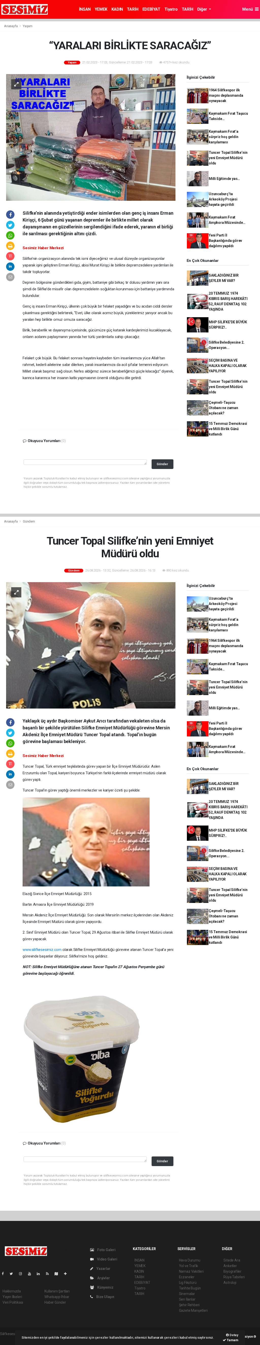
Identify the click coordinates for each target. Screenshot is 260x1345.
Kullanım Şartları (57, 1291)
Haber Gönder (55, 1302)
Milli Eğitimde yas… (224, 179)
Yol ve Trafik (188, 1266)
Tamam (232, 1340)
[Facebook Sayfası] (5, 1274)
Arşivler (103, 1278)
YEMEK (101, 9)
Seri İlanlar (187, 1299)
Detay (233, 1335)
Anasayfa (11, 26)
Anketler (230, 1266)
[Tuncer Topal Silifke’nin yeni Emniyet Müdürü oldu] (90, 645)
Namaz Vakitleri (191, 1271)
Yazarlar (103, 1269)
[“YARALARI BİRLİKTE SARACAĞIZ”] (90, 137)
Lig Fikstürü (188, 1283)
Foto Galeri (106, 1250)
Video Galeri (106, 1259)
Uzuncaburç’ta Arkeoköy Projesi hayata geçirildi (223, 199)
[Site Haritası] (58, 1274)
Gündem (29, 521)
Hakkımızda (12, 1291)
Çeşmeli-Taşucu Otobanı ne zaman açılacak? (223, 407)
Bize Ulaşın (104, 1297)
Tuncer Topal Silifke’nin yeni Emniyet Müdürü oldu (228, 157)
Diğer (202, 9)
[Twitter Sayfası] (13, 1274)
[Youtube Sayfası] (31, 1274)
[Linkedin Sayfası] (40, 1274)
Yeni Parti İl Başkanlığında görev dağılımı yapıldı (225, 240)
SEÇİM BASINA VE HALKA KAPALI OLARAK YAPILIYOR (228, 365)
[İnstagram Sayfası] (22, 1274)
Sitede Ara (231, 1260)
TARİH (132, 9)
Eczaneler (186, 1277)
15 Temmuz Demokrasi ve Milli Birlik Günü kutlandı (228, 429)
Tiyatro (171, 9)
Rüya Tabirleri (234, 1277)
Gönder (162, 464)
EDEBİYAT (151, 9)
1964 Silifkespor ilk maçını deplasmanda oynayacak (226, 95)
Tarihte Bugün (190, 1288)
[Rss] (49, 1274)
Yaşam (27, 26)
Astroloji (229, 1283)
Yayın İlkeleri (12, 1297)
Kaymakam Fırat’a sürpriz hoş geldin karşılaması (223, 136)
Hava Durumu (189, 1260)
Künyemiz (104, 1287)
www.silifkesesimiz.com (42, 949)
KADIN (117, 9)
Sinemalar (187, 1294)
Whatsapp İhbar (56, 1297)
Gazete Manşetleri (193, 1310)
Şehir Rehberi (189, 1305)
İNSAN (85, 9)
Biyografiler (232, 1271)
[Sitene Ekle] (67, 1274)
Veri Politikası (13, 1302)
